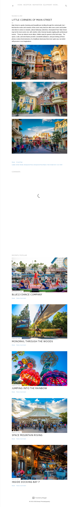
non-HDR (59, 164)
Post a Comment (21, 298)
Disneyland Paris (28, 164)
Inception (27, 5)
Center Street (19, 164)
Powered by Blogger (41, 498)
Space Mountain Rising (27, 435)
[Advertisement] (39, 236)
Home (20, 5)
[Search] (66, 5)
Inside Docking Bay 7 (26, 482)
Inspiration (37, 5)
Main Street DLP (51, 164)
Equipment (47, 5)
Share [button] (13, 162)
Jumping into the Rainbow (29, 388)
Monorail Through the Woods (32, 341)
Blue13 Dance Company (27, 294)
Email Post (19, 162)
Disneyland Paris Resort (40, 164)
